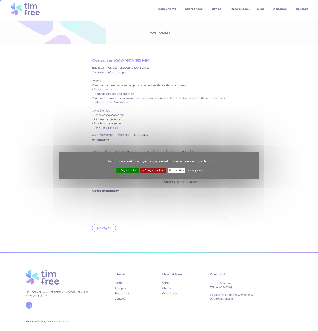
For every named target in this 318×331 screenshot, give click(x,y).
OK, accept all (128, 170)
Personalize (176, 170)
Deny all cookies (154, 170)
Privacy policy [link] (194, 170)
